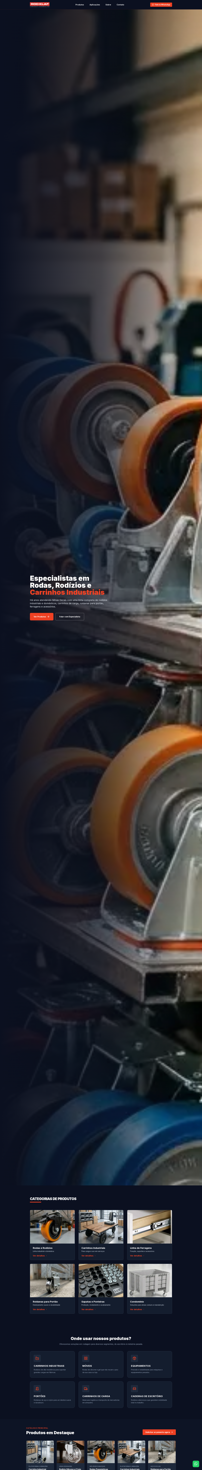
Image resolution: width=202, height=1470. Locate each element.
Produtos (80, 5)
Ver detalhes (40, 1256)
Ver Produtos (42, 616)
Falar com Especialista (69, 616)
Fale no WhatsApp (162, 5)
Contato (120, 5)
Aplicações (95, 5)
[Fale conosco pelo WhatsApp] (196, 1464)
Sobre (108, 5)
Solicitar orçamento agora (157, 1432)
